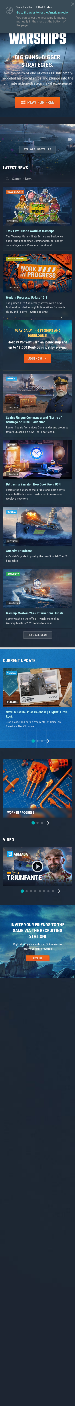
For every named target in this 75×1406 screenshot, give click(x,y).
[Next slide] (48, 741)
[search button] (7, 179)
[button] (33, 741)
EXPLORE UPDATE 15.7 (37, 149)
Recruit (37, 958)
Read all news (38, 635)
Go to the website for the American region (42, 12)
